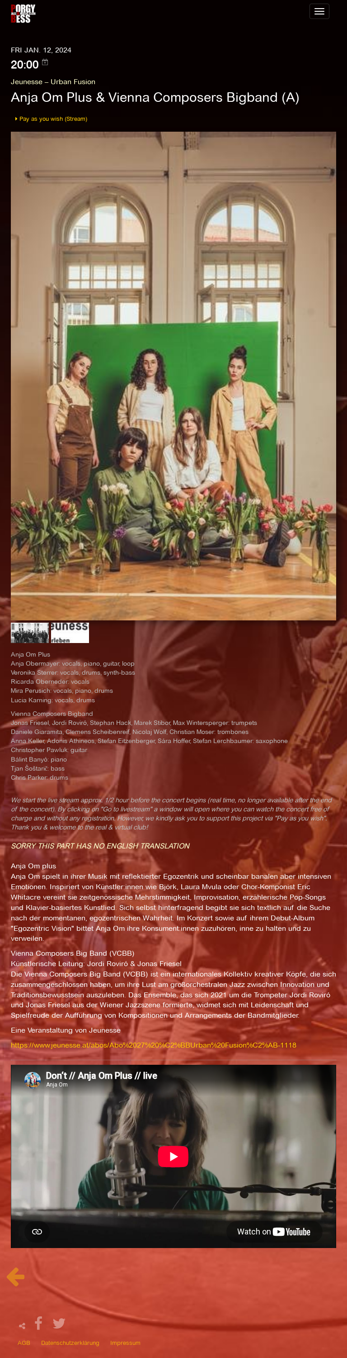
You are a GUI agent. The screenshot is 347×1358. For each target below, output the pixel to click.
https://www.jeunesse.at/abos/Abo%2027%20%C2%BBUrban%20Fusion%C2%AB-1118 (153, 1045)
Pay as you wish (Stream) (52, 118)
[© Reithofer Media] (173, 375)
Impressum (125, 1342)
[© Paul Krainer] (31, 635)
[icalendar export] (45, 62)
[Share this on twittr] (59, 1326)
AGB (24, 1342)
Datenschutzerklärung (70, 1342)
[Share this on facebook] (39, 1326)
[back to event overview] (15, 1281)
